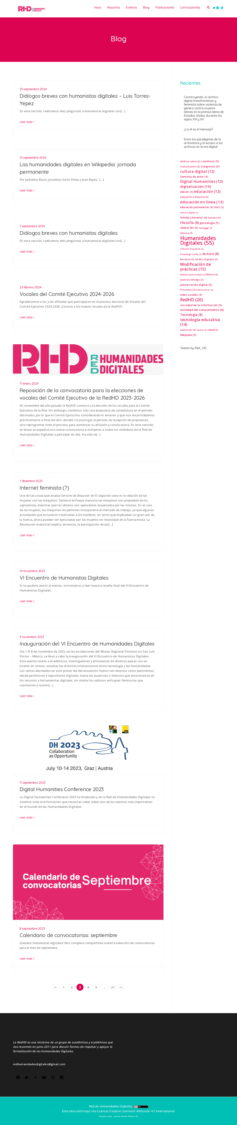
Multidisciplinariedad (192, 274)
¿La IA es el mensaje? (198, 129)
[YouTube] (44, 1077)
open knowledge (191, 279)
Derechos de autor (194, 176)
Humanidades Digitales (198, 240)
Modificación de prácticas (195, 266)
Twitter (202, 330)
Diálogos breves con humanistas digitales (69, 233)
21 (112, 987)
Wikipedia (188, 335)
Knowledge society (191, 254)
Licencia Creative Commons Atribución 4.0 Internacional (135, 1111)
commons (210, 161)
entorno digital (189, 212)
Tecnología (191, 314)
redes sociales (191, 294)
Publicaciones (204, 290)
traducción (188, 329)
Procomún (188, 289)
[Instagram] (53, 1077)
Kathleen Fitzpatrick (192, 249)
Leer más (26, 122)
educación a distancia (194, 197)
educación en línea (202, 201)
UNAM (213, 329)
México (212, 274)
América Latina (190, 161)
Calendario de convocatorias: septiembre (68, 935)
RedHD (191, 299)
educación (207, 191)
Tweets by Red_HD (193, 348)
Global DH (189, 227)
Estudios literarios (193, 217)
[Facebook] (18, 1077)
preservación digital (196, 284)
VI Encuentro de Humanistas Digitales (64, 577)
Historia (186, 233)
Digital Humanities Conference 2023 (62, 789)
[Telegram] (35, 1077)
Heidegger (205, 228)
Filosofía (189, 222)
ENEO (219, 207)
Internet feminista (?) (44, 487)
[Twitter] (26, 1077)
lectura (211, 253)
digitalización (195, 186)
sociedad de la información (201, 305)
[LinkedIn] (61, 1077)
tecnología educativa (200, 322)
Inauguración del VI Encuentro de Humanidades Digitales (87, 643)
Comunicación (190, 166)
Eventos (214, 217)
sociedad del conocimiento (202, 310)
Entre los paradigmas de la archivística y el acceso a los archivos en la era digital (203, 143)
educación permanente (196, 207)
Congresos (210, 166)
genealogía (209, 223)
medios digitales (206, 259)
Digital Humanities (201, 181)
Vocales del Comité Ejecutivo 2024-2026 (67, 294)
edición (186, 192)
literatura (187, 259)
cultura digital (197, 171)
